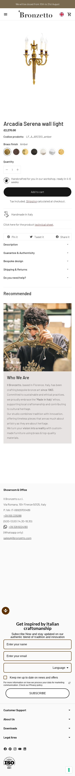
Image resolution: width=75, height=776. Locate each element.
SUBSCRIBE (37, 693)
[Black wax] (34, 152)
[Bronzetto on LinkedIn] (25, 749)
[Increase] (17, 169)
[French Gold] (61, 152)
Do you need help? (14, 277)
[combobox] (63, 14)
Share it (65, 237)
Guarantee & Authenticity (19, 252)
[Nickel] (43, 152)
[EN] (63, 14)
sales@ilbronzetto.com (17, 538)
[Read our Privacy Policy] (69, 683)
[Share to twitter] (31, 236)
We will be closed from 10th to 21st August (37, 4)
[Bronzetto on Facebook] (5, 749)
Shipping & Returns (15, 269)
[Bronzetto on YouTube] (20, 749)
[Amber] (7, 152)
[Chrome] (52, 152)
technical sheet (44, 224)
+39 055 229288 (12, 515)
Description (10, 244)
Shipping (31, 201)
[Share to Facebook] (57, 236)
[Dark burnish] (16, 152)
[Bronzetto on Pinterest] (10, 749)
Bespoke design (13, 261)
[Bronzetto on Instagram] (15, 749)
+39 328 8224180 (18, 526)
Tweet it (39, 237)
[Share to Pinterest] (8, 236)
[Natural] (25, 152)
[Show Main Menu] (9, 14)
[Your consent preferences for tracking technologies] (69, 770)
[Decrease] (7, 169)
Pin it (15, 237)
